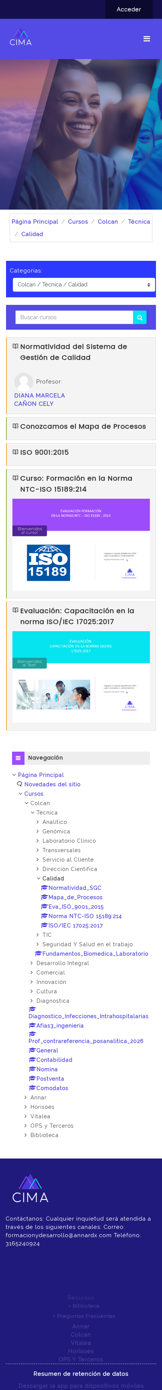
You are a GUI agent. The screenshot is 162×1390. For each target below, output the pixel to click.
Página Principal (35, 221)
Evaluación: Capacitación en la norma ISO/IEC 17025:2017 (77, 616)
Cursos (78, 221)
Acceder (129, 9)
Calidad (32, 234)
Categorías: (26, 270)
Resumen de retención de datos (81, 1373)
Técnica (139, 221)
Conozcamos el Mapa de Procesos (83, 426)
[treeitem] (81, 955)
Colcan (108, 221)
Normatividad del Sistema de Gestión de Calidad (73, 352)
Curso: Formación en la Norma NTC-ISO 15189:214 (76, 484)
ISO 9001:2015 (44, 452)
